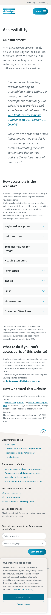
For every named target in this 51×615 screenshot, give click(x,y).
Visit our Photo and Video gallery (19, 501)
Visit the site (37, 551)
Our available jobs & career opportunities (23, 448)
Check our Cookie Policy (22, 589)
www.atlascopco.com (14, 402)
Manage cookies (23, 604)
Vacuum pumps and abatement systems (22, 473)
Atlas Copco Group (13, 493)
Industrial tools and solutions (18, 477)
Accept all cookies (23, 597)
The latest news (12, 457)
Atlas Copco (10, 444)
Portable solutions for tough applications (23, 481)
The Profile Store (12, 497)
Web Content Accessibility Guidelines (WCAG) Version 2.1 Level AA (27, 119)
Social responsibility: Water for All (20, 452)
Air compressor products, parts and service (23, 469)
